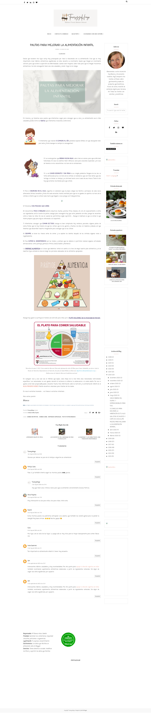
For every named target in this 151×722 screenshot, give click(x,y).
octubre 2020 (114, 384)
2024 (109, 363)
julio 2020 (113, 390)
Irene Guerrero (32, 546)
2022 (110, 369)
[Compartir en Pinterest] (96, 412)
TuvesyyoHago (72, 710)
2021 (109, 372)
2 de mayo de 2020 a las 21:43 (39, 484)
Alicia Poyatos (32, 495)
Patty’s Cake (31, 467)
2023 (110, 366)
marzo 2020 (114, 433)
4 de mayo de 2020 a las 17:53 (35, 497)
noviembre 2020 (115, 381)
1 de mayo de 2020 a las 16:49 (35, 454)
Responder (97, 462)
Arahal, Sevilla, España (33, 412)
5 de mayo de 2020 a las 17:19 (35, 512)
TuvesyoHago (32, 452)
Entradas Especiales (54, 417)
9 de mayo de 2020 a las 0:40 (34, 530)
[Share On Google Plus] (99, 412)
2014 (109, 453)
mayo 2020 (113, 395)
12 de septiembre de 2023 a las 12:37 (36, 563)
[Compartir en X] (93, 412)
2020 (110, 375)
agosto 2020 (114, 387)
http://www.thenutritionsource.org (86, 371)
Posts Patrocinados (69, 417)
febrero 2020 (114, 436)
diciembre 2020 (115, 378)
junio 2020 (113, 392)
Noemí (30, 510)
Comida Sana (43, 417)
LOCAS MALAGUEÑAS (116, 220)
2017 (109, 445)
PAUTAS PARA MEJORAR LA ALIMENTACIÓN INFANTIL (118, 424)
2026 (110, 357)
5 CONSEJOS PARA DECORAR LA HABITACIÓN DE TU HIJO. (118, 411)
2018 (109, 442)
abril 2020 (113, 430)
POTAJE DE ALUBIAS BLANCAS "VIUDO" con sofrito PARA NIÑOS (116, 248)
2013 (109, 456)
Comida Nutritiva (32, 417)
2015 (109, 450)
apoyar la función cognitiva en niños (87, 567)
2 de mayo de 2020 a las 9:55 (35, 469)
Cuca (29, 528)
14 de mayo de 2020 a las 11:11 (34, 548)
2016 (109, 448)
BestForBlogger (84, 710)
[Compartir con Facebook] (90, 412)
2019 (109, 439)
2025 (110, 360)
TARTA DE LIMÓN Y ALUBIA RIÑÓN (116, 264)
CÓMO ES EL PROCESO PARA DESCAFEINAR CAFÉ (116, 280)
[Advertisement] (116, 316)
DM (29, 561)
